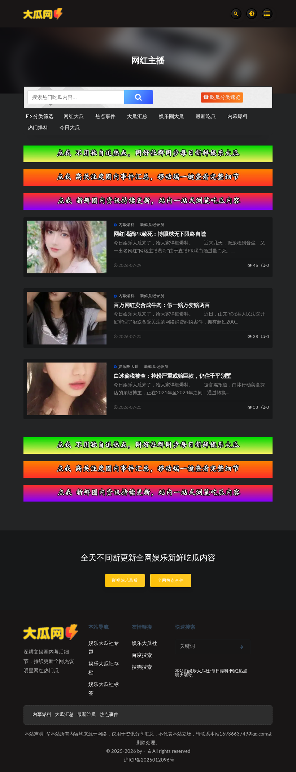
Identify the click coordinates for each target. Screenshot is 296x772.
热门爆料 (38, 127)
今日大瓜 (70, 127)
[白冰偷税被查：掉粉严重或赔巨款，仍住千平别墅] (66, 389)
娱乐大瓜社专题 (103, 648)
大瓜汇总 (137, 116)
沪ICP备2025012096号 (149, 760)
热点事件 (105, 116)
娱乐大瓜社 (144, 643)
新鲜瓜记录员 (152, 225)
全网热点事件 (171, 580)
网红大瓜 (74, 116)
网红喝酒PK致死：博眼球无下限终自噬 (160, 234)
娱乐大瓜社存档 (103, 668)
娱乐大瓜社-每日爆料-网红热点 (217, 671)
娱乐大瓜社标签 (103, 689)
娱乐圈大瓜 (171, 116)
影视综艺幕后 (125, 580)
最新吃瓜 (206, 116)
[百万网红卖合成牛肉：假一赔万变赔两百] (66, 318)
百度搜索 (142, 655)
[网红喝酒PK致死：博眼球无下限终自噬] (66, 247)
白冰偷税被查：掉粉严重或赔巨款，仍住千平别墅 (172, 376)
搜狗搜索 (142, 667)
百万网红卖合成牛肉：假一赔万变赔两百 (162, 305)
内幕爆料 (237, 116)
